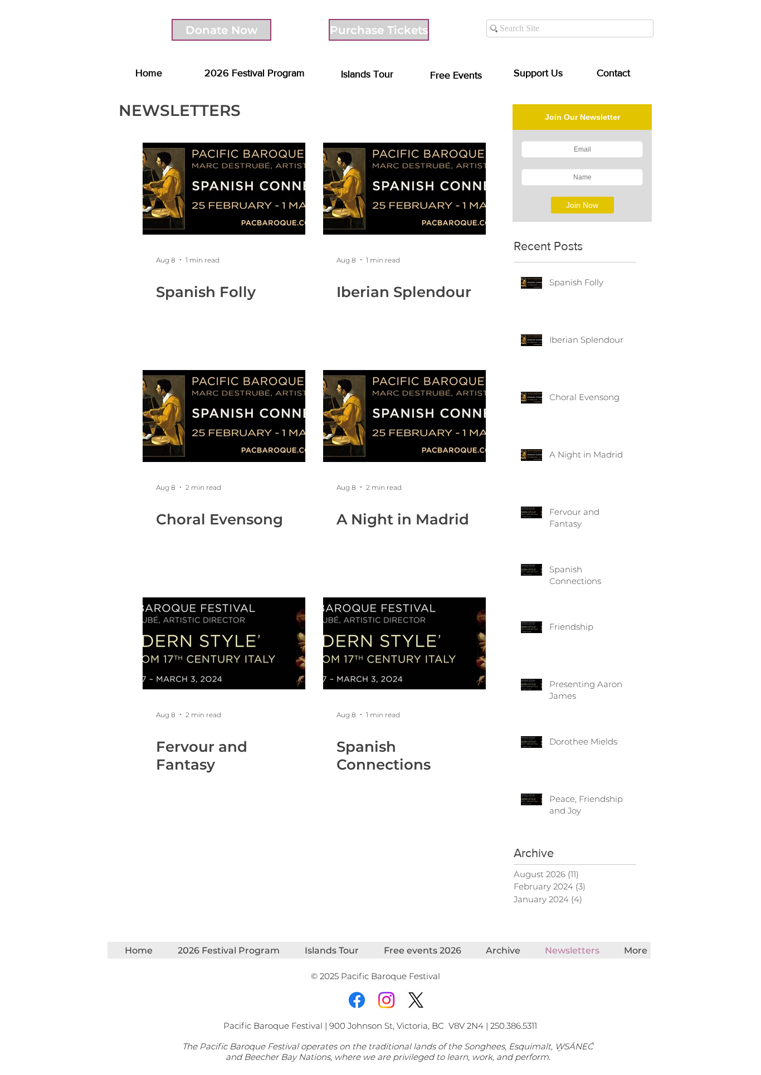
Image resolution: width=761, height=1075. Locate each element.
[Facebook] (357, 1000)
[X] (416, 1000)
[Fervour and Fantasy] (224, 643)
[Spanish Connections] (404, 643)
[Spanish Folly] (224, 189)
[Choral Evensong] (224, 416)
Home (148, 73)
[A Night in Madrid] (404, 416)
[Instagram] (386, 1000)
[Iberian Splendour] (404, 189)
